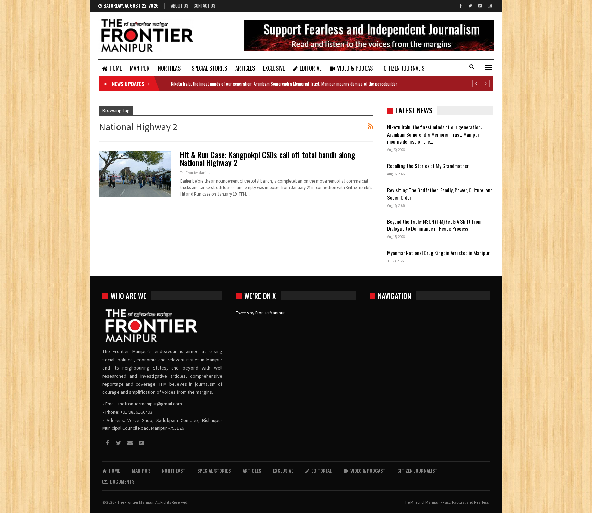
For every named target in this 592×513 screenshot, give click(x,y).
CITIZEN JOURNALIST (405, 68)
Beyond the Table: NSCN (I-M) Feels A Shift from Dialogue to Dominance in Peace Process (434, 224)
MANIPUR (140, 68)
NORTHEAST (170, 68)
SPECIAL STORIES (209, 68)
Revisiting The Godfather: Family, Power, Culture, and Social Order (440, 193)
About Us (179, 5)
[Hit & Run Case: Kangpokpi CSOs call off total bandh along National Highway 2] (135, 174)
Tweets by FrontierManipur (260, 313)
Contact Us (204, 5)
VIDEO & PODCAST (356, 68)
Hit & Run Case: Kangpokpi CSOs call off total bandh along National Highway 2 (267, 158)
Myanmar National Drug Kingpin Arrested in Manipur (438, 252)
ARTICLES (245, 68)
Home (116, 68)
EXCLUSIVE (274, 68)
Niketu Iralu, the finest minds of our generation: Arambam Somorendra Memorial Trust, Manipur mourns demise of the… (434, 134)
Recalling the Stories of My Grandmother (428, 166)
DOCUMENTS (122, 481)
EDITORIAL (310, 68)
